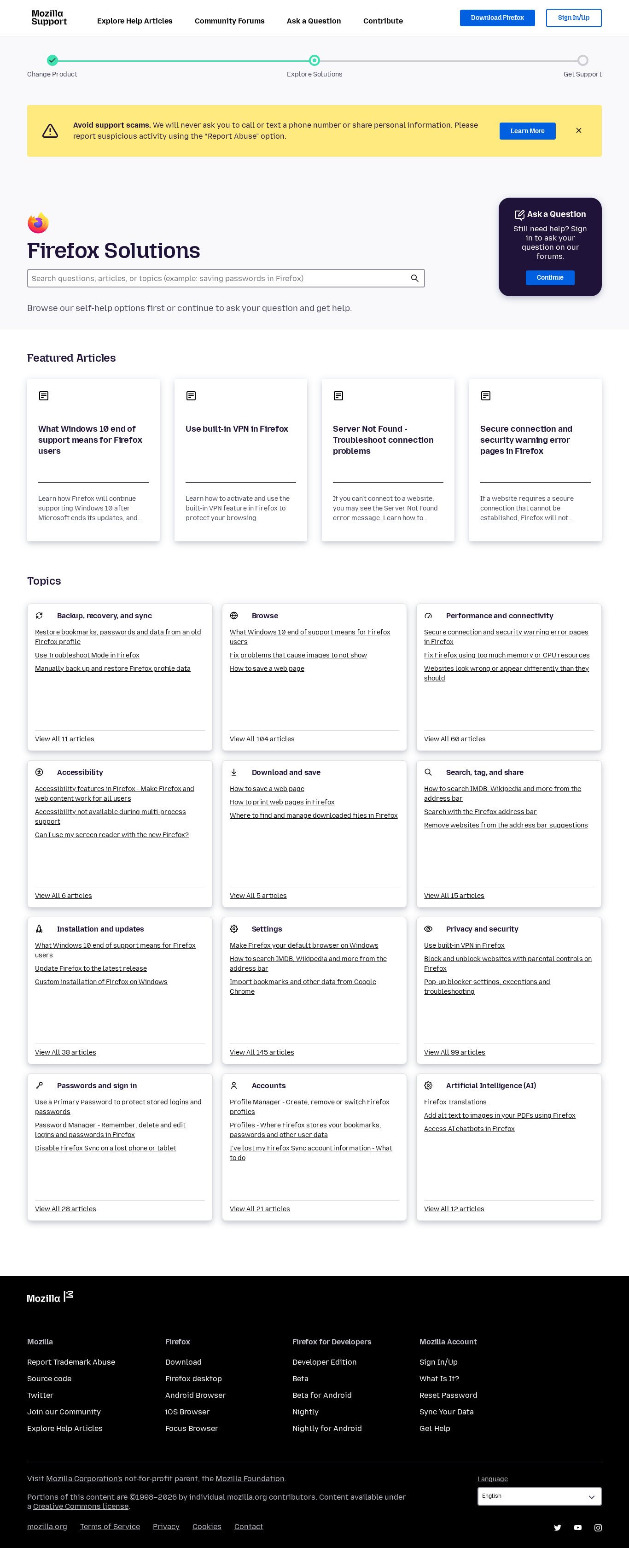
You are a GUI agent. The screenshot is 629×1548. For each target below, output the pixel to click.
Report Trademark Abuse (71, 1362)
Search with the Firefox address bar (480, 812)
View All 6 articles (63, 896)
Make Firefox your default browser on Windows (304, 946)
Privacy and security (482, 929)
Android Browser (195, 1395)
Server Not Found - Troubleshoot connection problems (383, 440)
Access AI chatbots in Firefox (469, 1129)
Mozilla (50, 1298)
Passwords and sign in (97, 1085)
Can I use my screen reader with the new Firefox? (112, 835)
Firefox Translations (455, 1102)
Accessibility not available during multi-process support (110, 817)
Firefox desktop (193, 1378)
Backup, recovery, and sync (104, 615)
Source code (49, 1378)
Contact (248, 1526)
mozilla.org (47, 1526)
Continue (550, 277)
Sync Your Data (446, 1411)
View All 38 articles (65, 1052)
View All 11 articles (64, 739)
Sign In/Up (574, 18)
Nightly (305, 1411)
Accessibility (80, 772)
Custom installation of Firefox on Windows (101, 982)
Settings (267, 929)
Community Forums (230, 21)
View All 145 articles (262, 1052)
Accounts (269, 1085)
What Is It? (439, 1378)
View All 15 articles (454, 896)
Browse (265, 615)
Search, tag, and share (484, 772)
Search (415, 278)
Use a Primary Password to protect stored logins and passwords (118, 1107)
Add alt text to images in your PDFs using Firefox (500, 1116)
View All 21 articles (260, 1209)
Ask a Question (314, 21)
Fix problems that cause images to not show (298, 655)
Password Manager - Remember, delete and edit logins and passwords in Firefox (110, 1130)
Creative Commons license (80, 1506)
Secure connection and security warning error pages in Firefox (526, 440)
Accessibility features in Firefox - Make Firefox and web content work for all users (114, 794)
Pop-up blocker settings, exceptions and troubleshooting (487, 987)
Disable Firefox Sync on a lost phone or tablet (105, 1148)
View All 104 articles (262, 739)
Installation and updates (100, 929)
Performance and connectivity (499, 615)
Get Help (434, 1428)
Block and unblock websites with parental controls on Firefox (508, 964)
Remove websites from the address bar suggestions (506, 825)
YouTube (578, 1527)
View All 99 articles (454, 1052)
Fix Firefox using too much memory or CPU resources (507, 655)
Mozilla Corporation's (84, 1478)
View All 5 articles (258, 896)
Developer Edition (324, 1362)
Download (183, 1362)
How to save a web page (267, 669)
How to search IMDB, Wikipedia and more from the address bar (502, 794)
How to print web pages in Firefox (282, 802)
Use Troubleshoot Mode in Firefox (87, 655)
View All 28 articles (65, 1209)
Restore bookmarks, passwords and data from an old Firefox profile (118, 637)
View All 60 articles (455, 739)
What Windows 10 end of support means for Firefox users (90, 440)
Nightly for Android (327, 1428)
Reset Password (448, 1395)
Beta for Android (322, 1395)
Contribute (383, 21)
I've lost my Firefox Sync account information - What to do (311, 1153)
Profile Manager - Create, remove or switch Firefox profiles (310, 1107)
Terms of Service (110, 1526)
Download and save (286, 772)
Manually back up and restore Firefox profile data (113, 669)
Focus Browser (191, 1428)
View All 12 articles (454, 1209)
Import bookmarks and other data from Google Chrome (303, 987)
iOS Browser (187, 1411)
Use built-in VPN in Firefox (237, 429)
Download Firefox (497, 18)
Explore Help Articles (135, 21)
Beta (300, 1378)
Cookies (206, 1526)
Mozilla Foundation (250, 1478)
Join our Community (64, 1411)
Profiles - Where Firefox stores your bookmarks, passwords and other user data (305, 1130)
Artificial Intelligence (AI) (491, 1085)
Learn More (528, 131)
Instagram (598, 1527)
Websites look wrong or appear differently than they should (506, 673)
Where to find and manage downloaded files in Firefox (314, 816)
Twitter (40, 1395)
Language (493, 1479)
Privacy (166, 1526)
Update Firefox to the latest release (91, 969)
